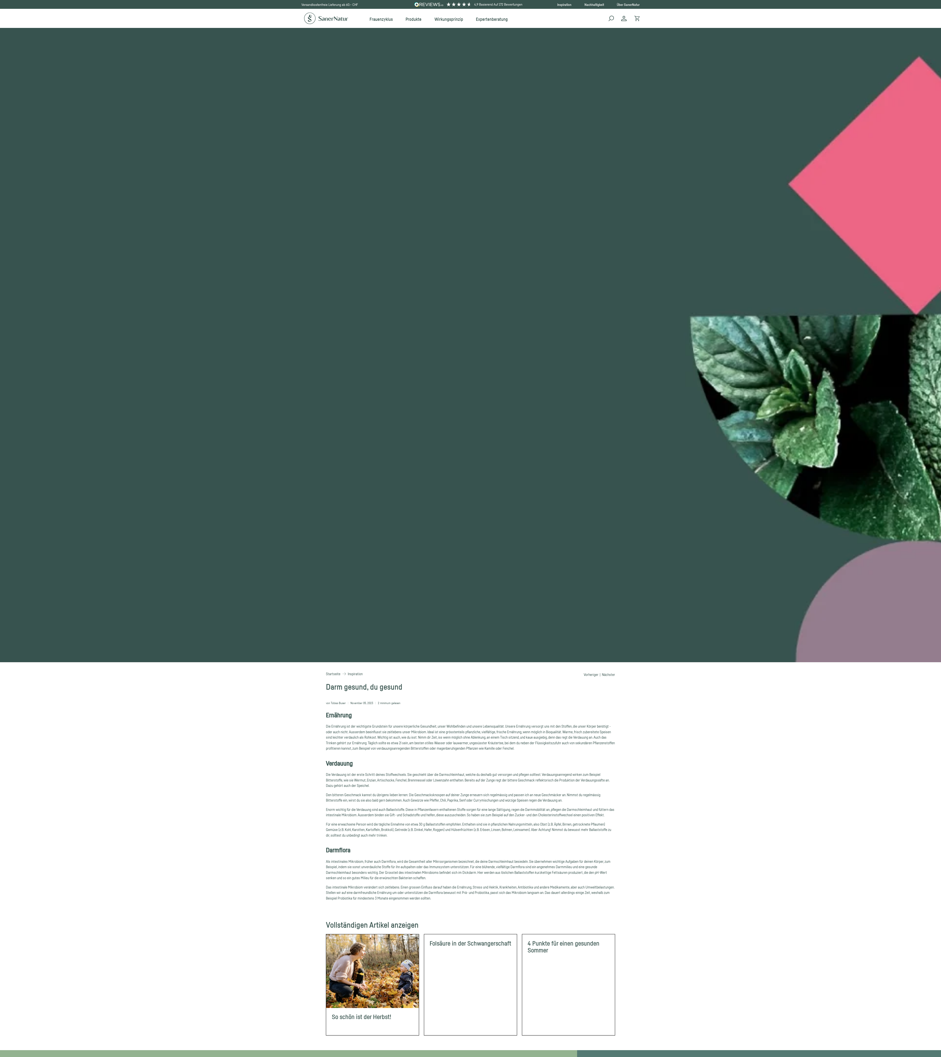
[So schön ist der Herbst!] (372, 971)
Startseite (333, 674)
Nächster (608, 674)
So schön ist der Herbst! (361, 1017)
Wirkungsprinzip (448, 19)
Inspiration (564, 4)
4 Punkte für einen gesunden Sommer (563, 946)
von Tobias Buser (336, 703)
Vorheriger (591, 674)
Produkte (413, 19)
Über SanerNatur (628, 4)
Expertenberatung (492, 19)
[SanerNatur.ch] (326, 18)
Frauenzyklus (381, 19)
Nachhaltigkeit (594, 4)
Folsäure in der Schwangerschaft (470, 943)
